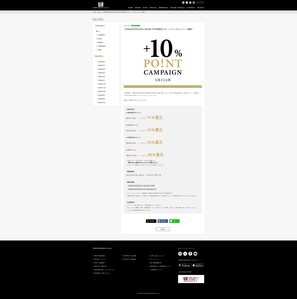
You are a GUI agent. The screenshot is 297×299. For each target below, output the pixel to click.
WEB (99, 50)
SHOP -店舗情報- (99, 263)
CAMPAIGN (101, 46)
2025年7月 (101, 102)
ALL (99, 31)
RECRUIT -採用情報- (129, 259)
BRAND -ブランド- (100, 259)
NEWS (99, 12)
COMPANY (101, 35)
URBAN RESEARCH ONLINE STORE (141, 185)
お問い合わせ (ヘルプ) (157, 256)
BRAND (100, 42)
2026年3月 (101, 76)
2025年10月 (102, 91)
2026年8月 (101, 62)
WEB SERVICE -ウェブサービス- (104, 270)
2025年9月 (101, 95)
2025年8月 (101, 99)
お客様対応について (156, 270)
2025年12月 (102, 84)
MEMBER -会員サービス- (102, 273)
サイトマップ (154, 259)
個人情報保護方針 (155, 263)
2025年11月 (102, 88)
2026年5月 (101, 69)
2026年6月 (101, 65)
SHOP (100, 39)
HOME (94, 12)
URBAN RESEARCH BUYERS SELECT (142, 189)
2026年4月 (101, 73)
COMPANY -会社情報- (130, 256)
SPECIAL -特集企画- (100, 266)
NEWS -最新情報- (99, 256)
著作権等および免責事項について (160, 266)
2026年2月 (101, 80)
